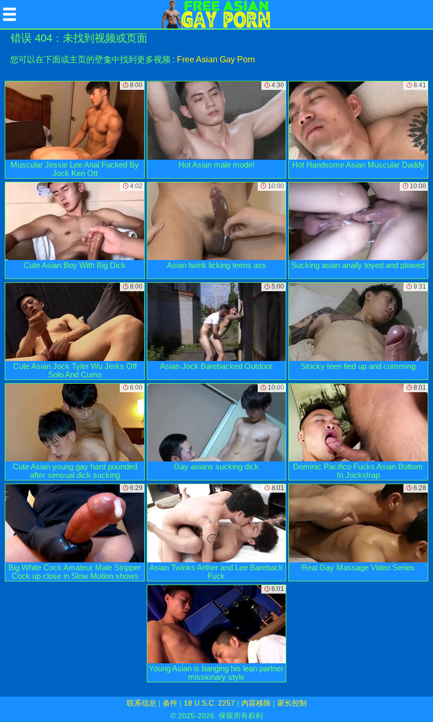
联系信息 (141, 703)
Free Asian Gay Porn (216, 59)
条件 (170, 703)
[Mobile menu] (9, 14)
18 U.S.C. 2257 (209, 703)
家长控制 (292, 703)
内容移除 (256, 703)
